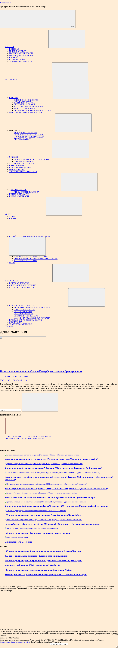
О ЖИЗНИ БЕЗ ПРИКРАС (24, 161)
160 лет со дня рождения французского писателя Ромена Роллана (37, 533)
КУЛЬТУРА (13, 98)
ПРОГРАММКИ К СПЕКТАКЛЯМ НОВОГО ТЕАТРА (36, 259)
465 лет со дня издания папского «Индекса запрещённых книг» (36, 556)
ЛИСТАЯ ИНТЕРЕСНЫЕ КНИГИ (23, 172)
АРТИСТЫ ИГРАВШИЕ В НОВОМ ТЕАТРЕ (32, 308)
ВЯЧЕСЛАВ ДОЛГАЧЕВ (19, 283)
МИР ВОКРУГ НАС (17, 170)
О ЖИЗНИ (13, 157)
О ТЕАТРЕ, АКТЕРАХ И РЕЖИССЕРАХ (25, 112)
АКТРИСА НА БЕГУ (22, 139)
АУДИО (12, 216)
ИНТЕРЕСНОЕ (11, 79)
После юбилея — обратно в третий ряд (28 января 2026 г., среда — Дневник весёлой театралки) (52, 524)
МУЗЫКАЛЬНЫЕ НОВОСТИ (21, 53)
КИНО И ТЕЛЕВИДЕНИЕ (24, 108)
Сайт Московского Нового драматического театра (24, 438)
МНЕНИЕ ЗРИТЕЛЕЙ (18, 51)
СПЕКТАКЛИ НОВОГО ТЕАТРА (22, 285)
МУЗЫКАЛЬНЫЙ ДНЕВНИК (21, 55)
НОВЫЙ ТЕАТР (11, 281)
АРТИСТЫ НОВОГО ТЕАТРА (21, 287)
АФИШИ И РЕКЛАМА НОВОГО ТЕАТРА (31, 257)
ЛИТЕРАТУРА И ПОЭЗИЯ (24, 104)
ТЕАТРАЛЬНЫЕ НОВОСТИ (20, 61)
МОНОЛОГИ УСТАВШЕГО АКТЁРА (29, 137)
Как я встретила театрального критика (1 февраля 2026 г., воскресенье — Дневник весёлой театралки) (56, 488)
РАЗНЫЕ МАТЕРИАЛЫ (19, 196)
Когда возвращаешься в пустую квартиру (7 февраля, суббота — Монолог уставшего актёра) (51, 459)
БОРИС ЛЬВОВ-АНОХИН (24, 310)
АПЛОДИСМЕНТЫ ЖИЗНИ (25, 133)
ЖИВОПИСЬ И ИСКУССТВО (26, 100)
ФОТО (12, 263)
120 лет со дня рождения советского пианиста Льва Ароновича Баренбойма (43, 515)
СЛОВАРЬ (9, 326)
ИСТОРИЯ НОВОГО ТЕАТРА (21, 305)
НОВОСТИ (9, 47)
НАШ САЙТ (14, 57)
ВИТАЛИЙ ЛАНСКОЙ (23, 314)
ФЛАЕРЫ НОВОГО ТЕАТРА (25, 261)
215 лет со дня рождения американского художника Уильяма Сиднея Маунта (43, 560)
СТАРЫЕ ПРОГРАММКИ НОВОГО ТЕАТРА (32, 318)
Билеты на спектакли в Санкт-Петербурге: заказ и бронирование (41, 371)
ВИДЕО (12, 219)
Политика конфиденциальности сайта (15, 642)
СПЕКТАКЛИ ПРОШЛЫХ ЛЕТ (27, 316)
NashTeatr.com (5, 3)
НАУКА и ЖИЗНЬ (16, 165)
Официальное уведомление (18, 542)
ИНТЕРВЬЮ (14, 49)
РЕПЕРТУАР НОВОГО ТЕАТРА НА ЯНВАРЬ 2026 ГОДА (28, 436)
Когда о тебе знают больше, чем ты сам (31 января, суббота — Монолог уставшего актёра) (50, 497)
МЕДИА (8, 214)
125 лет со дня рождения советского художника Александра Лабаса (38, 570)
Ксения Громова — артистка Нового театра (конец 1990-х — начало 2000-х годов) (46, 574)
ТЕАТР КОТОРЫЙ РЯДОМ (20, 324)
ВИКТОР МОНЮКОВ (23, 312)
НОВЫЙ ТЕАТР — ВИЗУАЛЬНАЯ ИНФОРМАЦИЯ (30, 236)
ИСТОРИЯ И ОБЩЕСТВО (20, 168)
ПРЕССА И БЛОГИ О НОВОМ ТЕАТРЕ (25, 320)
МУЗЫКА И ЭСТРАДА (23, 102)
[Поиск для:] (11, 410)
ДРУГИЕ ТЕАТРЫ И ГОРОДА (21, 163)
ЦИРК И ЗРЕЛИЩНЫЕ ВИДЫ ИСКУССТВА (32, 110)
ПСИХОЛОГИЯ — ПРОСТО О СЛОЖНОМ (31, 159)
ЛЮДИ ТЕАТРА (15, 322)
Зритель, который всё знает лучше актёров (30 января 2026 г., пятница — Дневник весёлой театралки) (56, 506)
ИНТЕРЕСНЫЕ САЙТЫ (19, 194)
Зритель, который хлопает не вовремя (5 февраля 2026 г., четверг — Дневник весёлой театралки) (53, 468)
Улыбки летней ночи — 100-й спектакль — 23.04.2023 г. (33, 565)
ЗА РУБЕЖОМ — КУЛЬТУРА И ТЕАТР (30, 106)
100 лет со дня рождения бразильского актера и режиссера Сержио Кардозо (43, 551)
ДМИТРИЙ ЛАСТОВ (18, 190)
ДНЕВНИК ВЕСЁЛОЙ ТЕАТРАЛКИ (29, 135)
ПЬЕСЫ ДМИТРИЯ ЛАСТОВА (26, 192)
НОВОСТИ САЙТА (17, 59)
